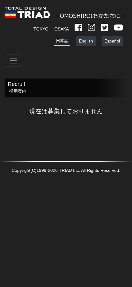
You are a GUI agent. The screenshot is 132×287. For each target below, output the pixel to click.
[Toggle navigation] (13, 61)
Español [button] (112, 40)
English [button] (86, 40)
